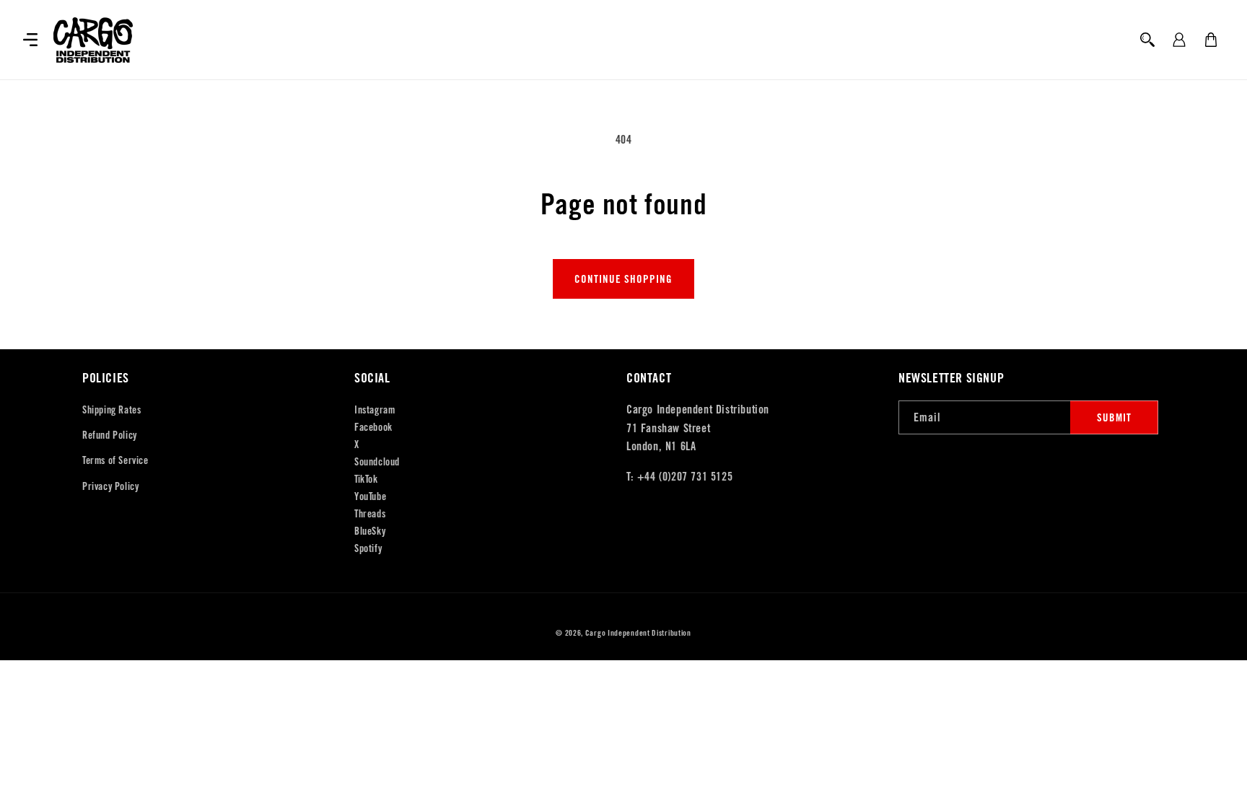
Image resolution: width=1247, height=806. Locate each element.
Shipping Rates (111, 409)
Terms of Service (115, 460)
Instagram (374, 409)
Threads (369, 513)
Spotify (368, 548)
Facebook (373, 427)
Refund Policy (109, 435)
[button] (30, 40)
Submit (1114, 417)
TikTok (366, 479)
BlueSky (369, 531)
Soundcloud (377, 461)
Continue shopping (623, 279)
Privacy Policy (110, 486)
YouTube (370, 496)
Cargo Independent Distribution (638, 633)
